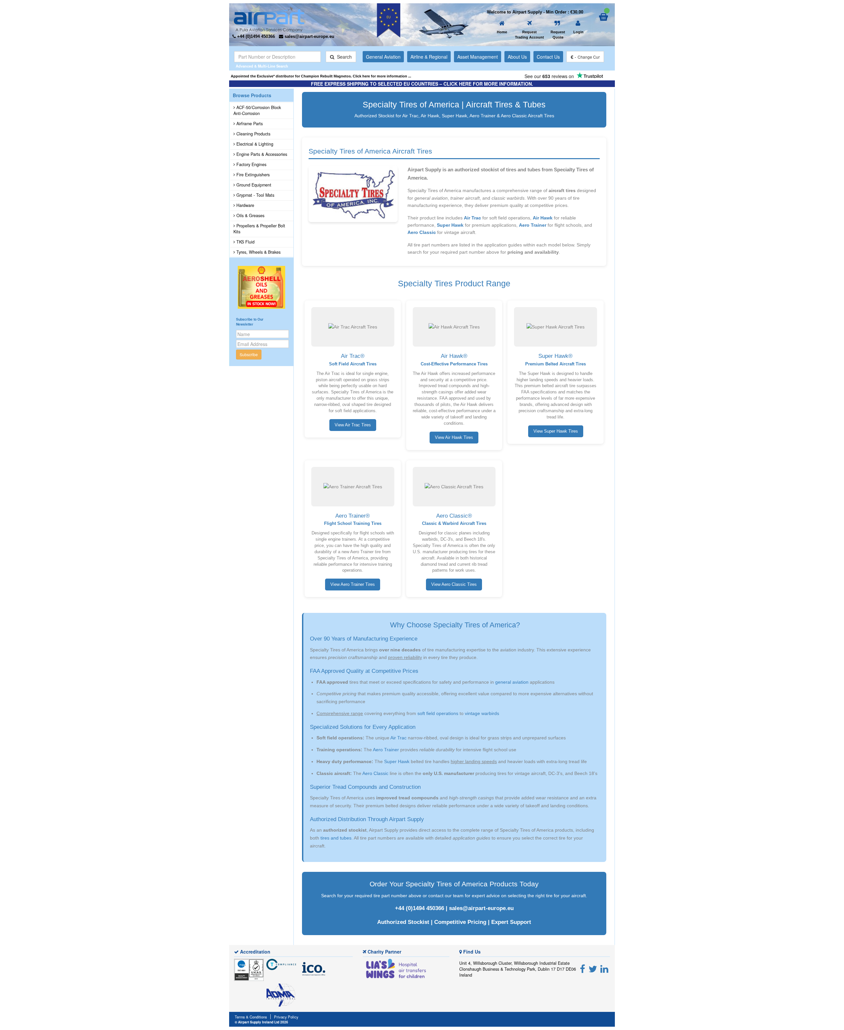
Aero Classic (421, 232)
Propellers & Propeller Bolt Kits (259, 229)
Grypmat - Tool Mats (254, 195)
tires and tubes (335, 838)
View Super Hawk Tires (555, 431)
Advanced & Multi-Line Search (262, 66)
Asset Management (477, 56)
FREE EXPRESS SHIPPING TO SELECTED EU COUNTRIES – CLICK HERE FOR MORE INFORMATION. (422, 83)
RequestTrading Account (529, 34)
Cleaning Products (252, 134)
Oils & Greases (249, 215)
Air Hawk (543, 217)
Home (502, 32)
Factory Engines (250, 164)
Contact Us (548, 56)
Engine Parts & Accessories (261, 154)
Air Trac (472, 217)
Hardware (244, 205)
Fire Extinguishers (252, 175)
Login (578, 32)
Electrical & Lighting (254, 144)
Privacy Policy (286, 1016)
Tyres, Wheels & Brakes (258, 252)
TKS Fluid (245, 242)
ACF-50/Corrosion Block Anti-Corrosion (257, 110)
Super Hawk (450, 225)
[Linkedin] (604, 968)
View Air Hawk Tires (454, 437)
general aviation (511, 682)
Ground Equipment (253, 185)
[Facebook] (582, 968)
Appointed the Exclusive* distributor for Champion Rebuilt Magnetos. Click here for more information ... (321, 76)
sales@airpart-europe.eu (481, 908)
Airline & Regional (428, 56)
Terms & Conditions (251, 1016)
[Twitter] (592, 968)
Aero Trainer (532, 225)
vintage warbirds (482, 713)
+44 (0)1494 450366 (419, 908)
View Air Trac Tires (353, 425)
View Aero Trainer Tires (352, 584)
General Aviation (383, 56)
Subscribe (249, 354)
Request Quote (558, 34)
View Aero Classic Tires (454, 584)
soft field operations (437, 713)
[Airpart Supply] (269, 18)
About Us (517, 56)
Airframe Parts (249, 124)
